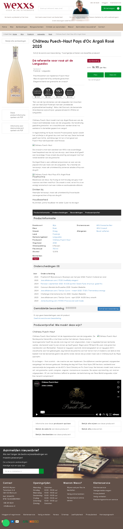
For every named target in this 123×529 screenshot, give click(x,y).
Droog (55, 231)
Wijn (12, 27)
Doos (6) (113, 75)
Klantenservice (115, 3)
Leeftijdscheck (77, 515)
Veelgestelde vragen (102, 491)
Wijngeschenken (37, 27)
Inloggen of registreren (11, 515)
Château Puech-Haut (62, 240)
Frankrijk (30, 34)
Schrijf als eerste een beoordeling (47, 53)
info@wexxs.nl (9, 506)
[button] (37, 92)
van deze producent (52, 429)
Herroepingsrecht (107, 515)
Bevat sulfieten (103, 231)
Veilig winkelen (99, 497)
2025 (55, 243)
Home (4, 27)
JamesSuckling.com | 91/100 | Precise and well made (62, 301)
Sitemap (65, 515)
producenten (92, 429)
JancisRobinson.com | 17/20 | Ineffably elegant (59, 280)
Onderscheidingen (60, 213)
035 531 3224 (94, 3)
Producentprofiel (92, 213)
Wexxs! (71, 27)
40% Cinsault (102, 228)
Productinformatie (42, 213)
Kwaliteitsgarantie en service (105, 500)
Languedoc (41, 34)
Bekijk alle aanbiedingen (15, 41)
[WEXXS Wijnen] (19, 7)
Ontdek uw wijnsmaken (56, 27)
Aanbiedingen (22, 27)
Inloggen (105, 3)
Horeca (56, 515)
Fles (95, 75)
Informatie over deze (53, 424)
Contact (101, 27)
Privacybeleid (99, 494)
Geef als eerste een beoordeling (47, 318)
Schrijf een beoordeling (109, 309)
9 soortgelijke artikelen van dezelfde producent (81, 53)
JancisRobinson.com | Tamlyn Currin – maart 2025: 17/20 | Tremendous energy (73, 291)
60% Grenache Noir (104, 225)
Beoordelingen (76, 213)
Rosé (50, 34)
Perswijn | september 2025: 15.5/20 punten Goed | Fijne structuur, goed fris (71, 284)
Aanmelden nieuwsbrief (86, 27)
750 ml (55, 249)
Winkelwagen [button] (111, 8)
